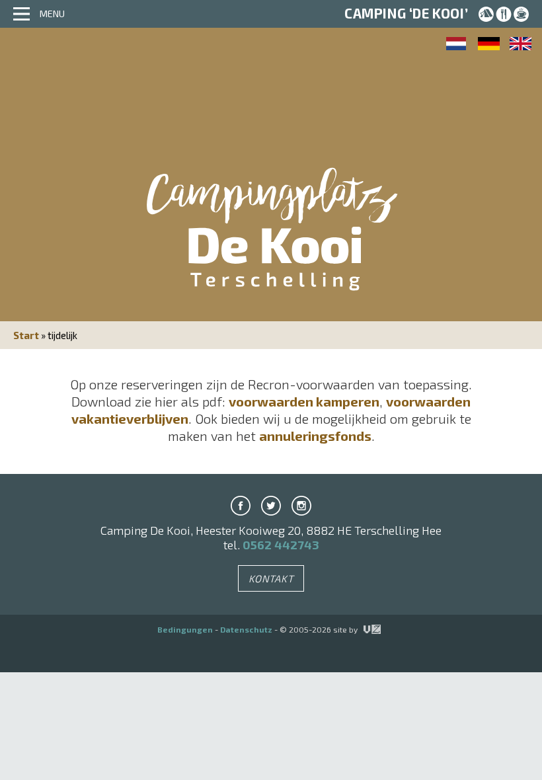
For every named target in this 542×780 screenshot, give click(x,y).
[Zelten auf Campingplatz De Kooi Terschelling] (489, 43)
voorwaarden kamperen (304, 401)
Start (26, 335)
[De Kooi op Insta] (301, 506)
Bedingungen (185, 629)
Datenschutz (246, 629)
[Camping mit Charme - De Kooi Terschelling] (271, 248)
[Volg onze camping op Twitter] (271, 506)
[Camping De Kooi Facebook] (241, 506)
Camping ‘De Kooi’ (406, 13)
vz (364, 629)
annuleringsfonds (315, 436)
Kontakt (271, 578)
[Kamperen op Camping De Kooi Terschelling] (457, 43)
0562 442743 (281, 544)
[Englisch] (520, 43)
